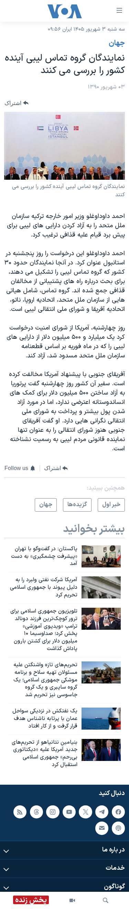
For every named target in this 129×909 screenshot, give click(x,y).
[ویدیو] (72, 900)
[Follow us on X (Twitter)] (85, 811)
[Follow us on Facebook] (118, 811)
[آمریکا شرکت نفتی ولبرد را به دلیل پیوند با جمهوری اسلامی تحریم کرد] (101, 587)
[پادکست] (118, 828)
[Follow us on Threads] (36, 811)
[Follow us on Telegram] (101, 811)
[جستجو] (105, 900)
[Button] (16, 103)
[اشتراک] (101, 828)
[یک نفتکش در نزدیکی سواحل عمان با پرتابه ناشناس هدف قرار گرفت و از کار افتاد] (101, 719)
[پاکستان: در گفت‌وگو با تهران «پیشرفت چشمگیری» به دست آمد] (101, 556)
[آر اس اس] (19, 811)
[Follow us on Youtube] (69, 811)
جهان (117, 43)
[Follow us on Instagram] (52, 811)
